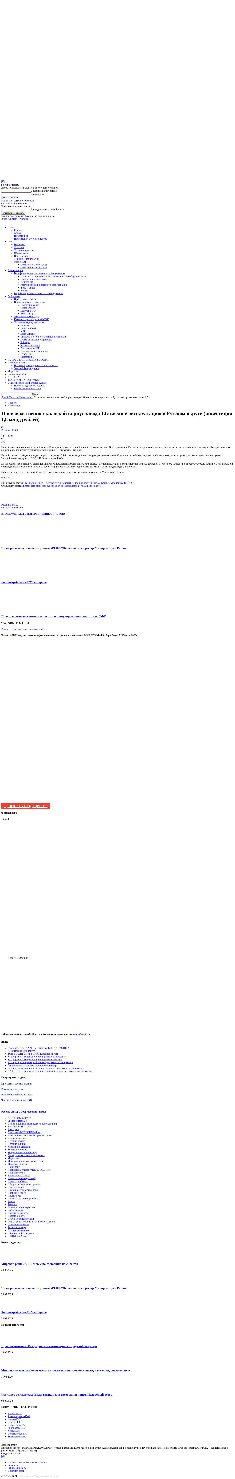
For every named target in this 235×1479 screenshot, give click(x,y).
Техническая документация (29, 322)
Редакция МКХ (9, 430)
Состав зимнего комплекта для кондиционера (33, 1065)
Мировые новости (18, 1164)
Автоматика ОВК (30, 348)
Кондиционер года (18, 1149)
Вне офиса (13, 1129)
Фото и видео (27, 287)
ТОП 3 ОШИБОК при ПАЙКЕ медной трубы (33, 1053)
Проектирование (29, 305)
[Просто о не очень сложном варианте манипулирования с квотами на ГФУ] (18, 610)
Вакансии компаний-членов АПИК (27, 382)
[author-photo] (9, 501)
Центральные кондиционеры (36, 339)
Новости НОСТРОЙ (19, 1175)
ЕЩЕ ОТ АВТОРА (54, 513)
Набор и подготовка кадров (29, 385)
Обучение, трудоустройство (23, 1190)
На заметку (14, 1167)
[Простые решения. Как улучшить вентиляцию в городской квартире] (9, 1340)
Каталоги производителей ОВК (31, 319)
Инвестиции (21, 235)
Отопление (26, 354)
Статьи (11, 241)
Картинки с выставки (19, 1146)
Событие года (15, 1210)
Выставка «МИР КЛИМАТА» (24, 1132)
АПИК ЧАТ (14, 377)
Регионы (12, 1204)
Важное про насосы (12, 1089)
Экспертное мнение (18, 1230)
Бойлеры (25, 342)
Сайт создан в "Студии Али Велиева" (39, 1476)
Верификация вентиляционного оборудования (39, 273)
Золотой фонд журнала (26, 368)
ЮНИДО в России (18, 1236)
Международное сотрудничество (25, 1161)
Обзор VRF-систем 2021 (33, 264)
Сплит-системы (29, 328)
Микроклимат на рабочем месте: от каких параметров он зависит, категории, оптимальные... (66, 1370)
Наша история (22, 256)
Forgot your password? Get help (17, 200)
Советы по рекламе (18, 1213)
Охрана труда (27, 307)
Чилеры (24, 325)
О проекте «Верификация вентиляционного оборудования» (53, 276)
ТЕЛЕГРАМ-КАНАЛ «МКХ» (24, 379)
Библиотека (14, 296)
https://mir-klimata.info (12, 507)
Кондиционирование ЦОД (22, 1152)
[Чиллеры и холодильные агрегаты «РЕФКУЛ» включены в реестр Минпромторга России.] (18, 541)
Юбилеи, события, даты (21, 1233)
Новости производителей (21, 1178)
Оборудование (29, 1111)
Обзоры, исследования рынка (24, 1184)
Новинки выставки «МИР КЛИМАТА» (29, 1169)
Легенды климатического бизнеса (26, 1155)
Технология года (17, 1227)
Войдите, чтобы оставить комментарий (22, 629)
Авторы (16, 1111)
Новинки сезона (16, 1172)
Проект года (14, 1195)
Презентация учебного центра (30, 238)
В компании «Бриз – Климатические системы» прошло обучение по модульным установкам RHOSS (78, 483)
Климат (18, 230)
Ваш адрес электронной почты (47, 209)
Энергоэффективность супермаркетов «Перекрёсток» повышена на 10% (61, 485)
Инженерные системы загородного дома (30, 1135)
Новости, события (17, 1181)
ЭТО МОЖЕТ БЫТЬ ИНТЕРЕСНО (22, 513)
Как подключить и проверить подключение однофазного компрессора (46, 1068)
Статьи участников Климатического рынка (31, 1221)
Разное (11, 1201)
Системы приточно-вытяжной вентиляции (43, 336)
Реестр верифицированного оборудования (43, 284)
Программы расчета (25, 299)
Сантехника (27, 356)
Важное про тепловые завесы (17, 1094)
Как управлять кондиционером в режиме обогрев (35, 1059)
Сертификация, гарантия (21, 1207)
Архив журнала (16, 362)
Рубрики (6, 1111)
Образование (21, 253)
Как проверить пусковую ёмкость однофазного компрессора (40, 1062)
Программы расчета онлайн (16, 1083)
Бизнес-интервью (17, 1120)
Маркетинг (14, 371)
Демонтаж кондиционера (21, 1050)
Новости (12, 227)
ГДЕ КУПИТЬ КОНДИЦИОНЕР (25, 806)
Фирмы (41, 1111)
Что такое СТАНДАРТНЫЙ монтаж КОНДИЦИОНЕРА (39, 1048)
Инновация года (17, 1138)
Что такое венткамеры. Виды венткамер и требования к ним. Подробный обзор (56, 1394)
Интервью (19, 244)
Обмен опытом (16, 1187)
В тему (24, 290)
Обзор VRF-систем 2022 (33, 267)
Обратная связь (16, 1470)
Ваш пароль (37, 194)
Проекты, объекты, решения (23, 1198)
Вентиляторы (27, 313)
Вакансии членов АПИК (27, 388)
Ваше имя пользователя (44, 190)
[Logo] (1, 221)
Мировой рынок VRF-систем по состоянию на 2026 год (39, 1264)
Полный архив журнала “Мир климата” (36, 365)
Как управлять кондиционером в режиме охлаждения (37, 1056)
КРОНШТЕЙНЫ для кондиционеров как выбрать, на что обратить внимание (50, 1071)
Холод (17, 233)
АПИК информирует (19, 1118)
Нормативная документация (29, 302)
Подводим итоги (17, 1192)
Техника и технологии (26, 258)
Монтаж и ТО (28, 310)
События (19, 247)
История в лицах (17, 1143)
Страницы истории (18, 1224)
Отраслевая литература (26, 316)
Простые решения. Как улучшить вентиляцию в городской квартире (49, 1346)
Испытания (26, 282)
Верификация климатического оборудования (38, 293)
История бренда (16, 1141)
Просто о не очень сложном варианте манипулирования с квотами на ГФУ (53, 616)
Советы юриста (16, 1215)
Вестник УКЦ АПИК (19, 1126)
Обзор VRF (20, 261)
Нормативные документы (34, 279)
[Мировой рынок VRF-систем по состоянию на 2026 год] (9, 1257)
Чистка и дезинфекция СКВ (16, 1100)
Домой (5, 397)
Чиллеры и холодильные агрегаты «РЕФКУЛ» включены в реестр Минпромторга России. (64, 548)
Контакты (13, 1465)
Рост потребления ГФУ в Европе (24, 582)
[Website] (2, 181)
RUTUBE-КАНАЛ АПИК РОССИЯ (28, 359)
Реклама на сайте (17, 374)
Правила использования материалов (27, 1462)
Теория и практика (24, 250)
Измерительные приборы (34, 351)
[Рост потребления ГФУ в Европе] (18, 576)
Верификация (15, 270)
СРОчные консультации (21, 1218)
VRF (23, 331)
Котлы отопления (30, 345)
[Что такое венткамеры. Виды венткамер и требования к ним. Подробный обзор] (9, 1388)
